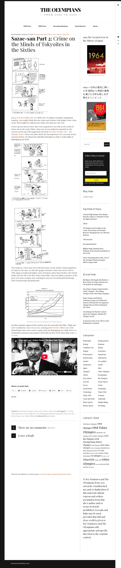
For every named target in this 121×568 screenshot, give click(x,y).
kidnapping (44, 414)
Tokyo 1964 (65, 34)
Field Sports (102, 358)
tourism (97, 464)
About (95, 26)
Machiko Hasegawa (56, 414)
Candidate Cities (89, 348)
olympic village (103, 453)
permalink (51, 416)
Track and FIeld (88, 399)
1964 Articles (87, 239)
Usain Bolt (85, 467)
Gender (85, 361)
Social (100, 385)
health (100, 365)
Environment (38, 34)
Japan (45, 34)
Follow (96, 180)
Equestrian (102, 354)
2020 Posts (42, 26)
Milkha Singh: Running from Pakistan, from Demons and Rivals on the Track (96, 251)
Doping (85, 351)
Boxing (85, 344)
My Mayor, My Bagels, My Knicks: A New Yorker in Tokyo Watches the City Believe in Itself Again (96, 282)
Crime (26, 414)
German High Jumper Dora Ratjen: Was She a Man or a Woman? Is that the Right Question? (96, 217)
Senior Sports (103, 382)
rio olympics (96, 456)
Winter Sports (88, 406)
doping (89, 450)
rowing (103, 456)
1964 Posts (27, 26)
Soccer (85, 385)
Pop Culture (57, 34)
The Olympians (60, 9)
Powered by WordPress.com (20, 563)
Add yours (51, 428)
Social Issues (87, 389)
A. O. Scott (69, 411)
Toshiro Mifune (59, 328)
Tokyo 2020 (87, 395)
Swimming (102, 389)
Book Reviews (80, 26)
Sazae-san (67, 414)
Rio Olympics (102, 378)
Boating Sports (103, 341)
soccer (107, 456)
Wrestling (101, 406)
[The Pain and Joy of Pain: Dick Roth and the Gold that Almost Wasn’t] (118, 44)
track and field (104, 464)
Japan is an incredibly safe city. (24, 118)
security (86, 382)
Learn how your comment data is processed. (55, 474)
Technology (87, 392)
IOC (99, 451)
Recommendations (60, 26)
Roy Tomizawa (16, 34)
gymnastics (94, 450)
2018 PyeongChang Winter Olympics (92, 442)
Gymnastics (87, 365)
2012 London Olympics (96, 436)
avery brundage (95, 448)
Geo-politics (102, 361)
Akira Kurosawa (33, 328)
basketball (103, 448)
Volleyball (101, 399)
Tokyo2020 (88, 459)
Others (50, 34)
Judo (99, 368)
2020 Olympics (96, 445)
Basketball (87, 341)
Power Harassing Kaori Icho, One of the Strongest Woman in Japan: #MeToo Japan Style (96, 260)
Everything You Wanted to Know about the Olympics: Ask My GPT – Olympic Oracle (95, 314)
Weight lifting (103, 402)
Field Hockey (87, 358)
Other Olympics (103, 372)
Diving (100, 348)
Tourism (101, 395)
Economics (102, 351)
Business (101, 344)
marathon (86, 453)
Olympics (86, 372)
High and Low (34, 414)
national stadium (94, 453)
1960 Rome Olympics (90, 424)
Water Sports (88, 402)
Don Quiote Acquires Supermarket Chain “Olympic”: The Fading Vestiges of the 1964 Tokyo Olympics (96, 291)
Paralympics (102, 375)
